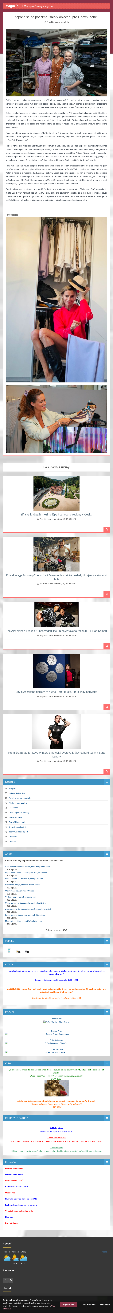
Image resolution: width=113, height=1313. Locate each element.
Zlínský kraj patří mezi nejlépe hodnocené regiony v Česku (56, 514)
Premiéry (13, 836)
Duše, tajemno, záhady (19, 812)
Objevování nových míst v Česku (19, 891)
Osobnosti (13, 808)
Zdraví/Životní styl (17, 822)
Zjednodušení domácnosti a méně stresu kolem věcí (28, 909)
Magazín (13, 788)
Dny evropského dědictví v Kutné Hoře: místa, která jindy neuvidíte (56, 691)
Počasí (104, 1252)
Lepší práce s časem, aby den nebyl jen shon (25, 915)
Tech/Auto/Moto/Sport (18, 832)
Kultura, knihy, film (17, 793)
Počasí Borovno (56, 1049)
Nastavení (105, 1304)
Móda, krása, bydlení (18, 803)
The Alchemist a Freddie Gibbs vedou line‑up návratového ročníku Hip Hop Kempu (56, 630)
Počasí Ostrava (56, 1040)
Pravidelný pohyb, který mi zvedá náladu (23, 885)
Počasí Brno (56, 1031)
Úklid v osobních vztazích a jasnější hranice (24, 879)
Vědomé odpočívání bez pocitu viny (20, 897)
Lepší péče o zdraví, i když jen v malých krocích (26, 873)
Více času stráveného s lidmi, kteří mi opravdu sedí (27, 866)
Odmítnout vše (88, 1304)
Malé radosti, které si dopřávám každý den (23, 921)
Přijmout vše (68, 1304)
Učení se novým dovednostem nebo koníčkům (25, 903)
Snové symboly (15, 817)
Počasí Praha (56, 1019)
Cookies (12, 841)
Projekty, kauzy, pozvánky (58, 22)
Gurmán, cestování (17, 827)
